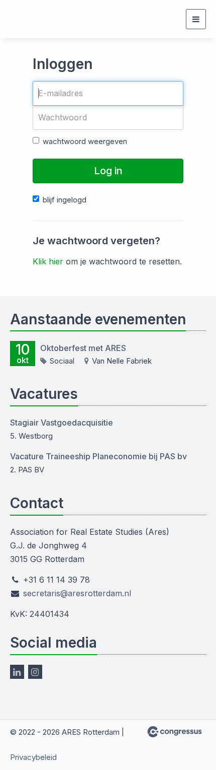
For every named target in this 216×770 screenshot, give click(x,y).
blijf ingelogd (64, 199)
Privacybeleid (33, 757)
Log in (108, 171)
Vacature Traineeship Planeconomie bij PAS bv (98, 456)
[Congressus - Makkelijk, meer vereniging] (174, 731)
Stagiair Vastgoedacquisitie (61, 422)
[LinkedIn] (17, 672)
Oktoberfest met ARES (83, 348)
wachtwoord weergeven (85, 141)
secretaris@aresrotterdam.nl (77, 593)
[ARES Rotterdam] (35, 19)
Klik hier (48, 261)
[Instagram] (35, 672)
